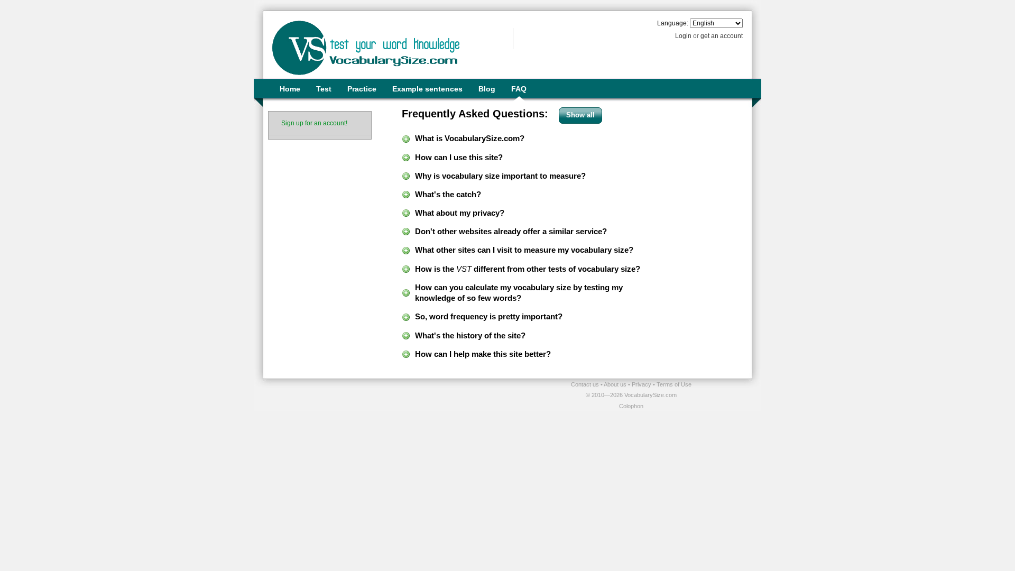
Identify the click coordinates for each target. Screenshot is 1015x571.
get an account (721, 36)
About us (616, 384)
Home (290, 89)
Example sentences (427, 89)
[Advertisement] (386, 395)
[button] (580, 115)
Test (323, 89)
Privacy (642, 384)
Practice (361, 89)
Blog (486, 89)
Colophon (631, 406)
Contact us (586, 384)
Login (683, 36)
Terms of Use (674, 384)
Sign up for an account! (314, 123)
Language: (672, 23)
